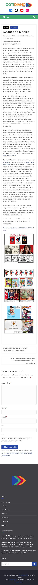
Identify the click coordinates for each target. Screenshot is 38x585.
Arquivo (6, 27)
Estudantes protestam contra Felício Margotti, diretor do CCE (15, 349)
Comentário (6, 383)
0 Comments (30, 35)
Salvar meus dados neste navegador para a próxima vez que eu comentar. (16, 439)
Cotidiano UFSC (21, 35)
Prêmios (4, 506)
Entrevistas (4, 517)
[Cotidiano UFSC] (3, 17)
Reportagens (14, 27)
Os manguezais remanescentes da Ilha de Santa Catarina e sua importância (23, 360)
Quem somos (5, 502)
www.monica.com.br (9, 156)
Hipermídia (4, 521)
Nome (4, 408)
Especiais (4, 514)
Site (2, 426)
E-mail (4, 417)
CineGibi (6, 162)
